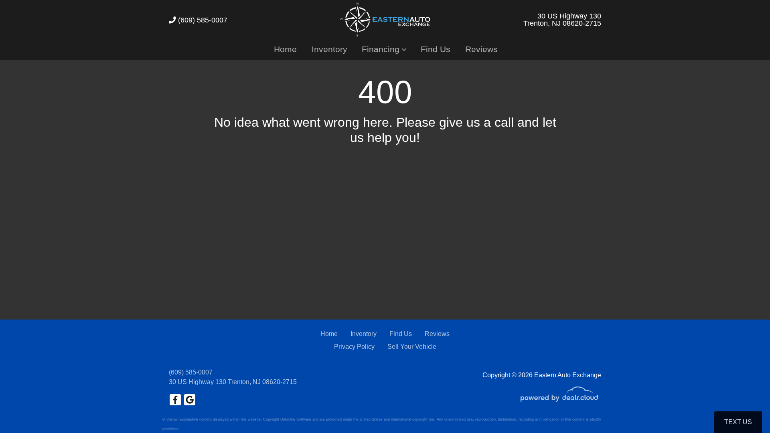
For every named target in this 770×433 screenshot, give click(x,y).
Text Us (738, 422)
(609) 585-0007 (201, 20)
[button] (384, 49)
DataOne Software (295, 419)
